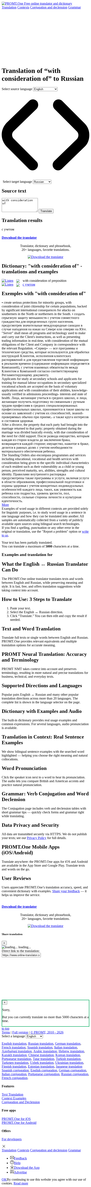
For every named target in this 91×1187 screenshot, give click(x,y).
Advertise (20, 1172)
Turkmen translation (15, 1062)
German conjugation (72, 1070)
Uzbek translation (42, 1062)
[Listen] (7, 280)
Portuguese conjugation (43, 1074)
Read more (21, 1183)
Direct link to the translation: (21, 951)
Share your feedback (66, 891)
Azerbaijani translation (17, 1051)
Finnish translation (14, 1066)
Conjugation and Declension (21, 1102)
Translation (9, 7)
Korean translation (67, 1055)
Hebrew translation (71, 1051)
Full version (20, 1032)
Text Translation (12, 1094)
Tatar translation (43, 1059)
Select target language (17, 181)
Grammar (74, 7)
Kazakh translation (14, 1055)
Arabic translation (45, 1051)
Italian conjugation (14, 1074)
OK (4, 1179)
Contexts (23, 7)
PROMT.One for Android (19, 1122)
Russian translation (40, 1043)
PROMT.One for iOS (16, 1119)
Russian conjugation (74, 1074)
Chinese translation (41, 1055)
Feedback (20, 1158)
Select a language (13, 1036)
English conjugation (43, 1070)
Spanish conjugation (15, 1070)
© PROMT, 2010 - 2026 (46, 1032)
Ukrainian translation (69, 1062)
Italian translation (65, 1047)
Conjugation (48, 7)
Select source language (17, 89)
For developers (12, 1139)
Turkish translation (68, 1059)
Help (17, 1163)
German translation (67, 1043)
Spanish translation (39, 1047)
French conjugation (15, 1078)
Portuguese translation (16, 1059)
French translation (14, 1047)
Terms (6, 1032)
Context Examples (14, 1098)
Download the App (27, 1167)
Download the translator (19, 237)
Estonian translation (41, 1066)
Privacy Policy (36, 838)
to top (5, 1028)
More (5, 505)
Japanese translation (69, 1066)
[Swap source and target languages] (45, 178)
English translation (14, 1043)
